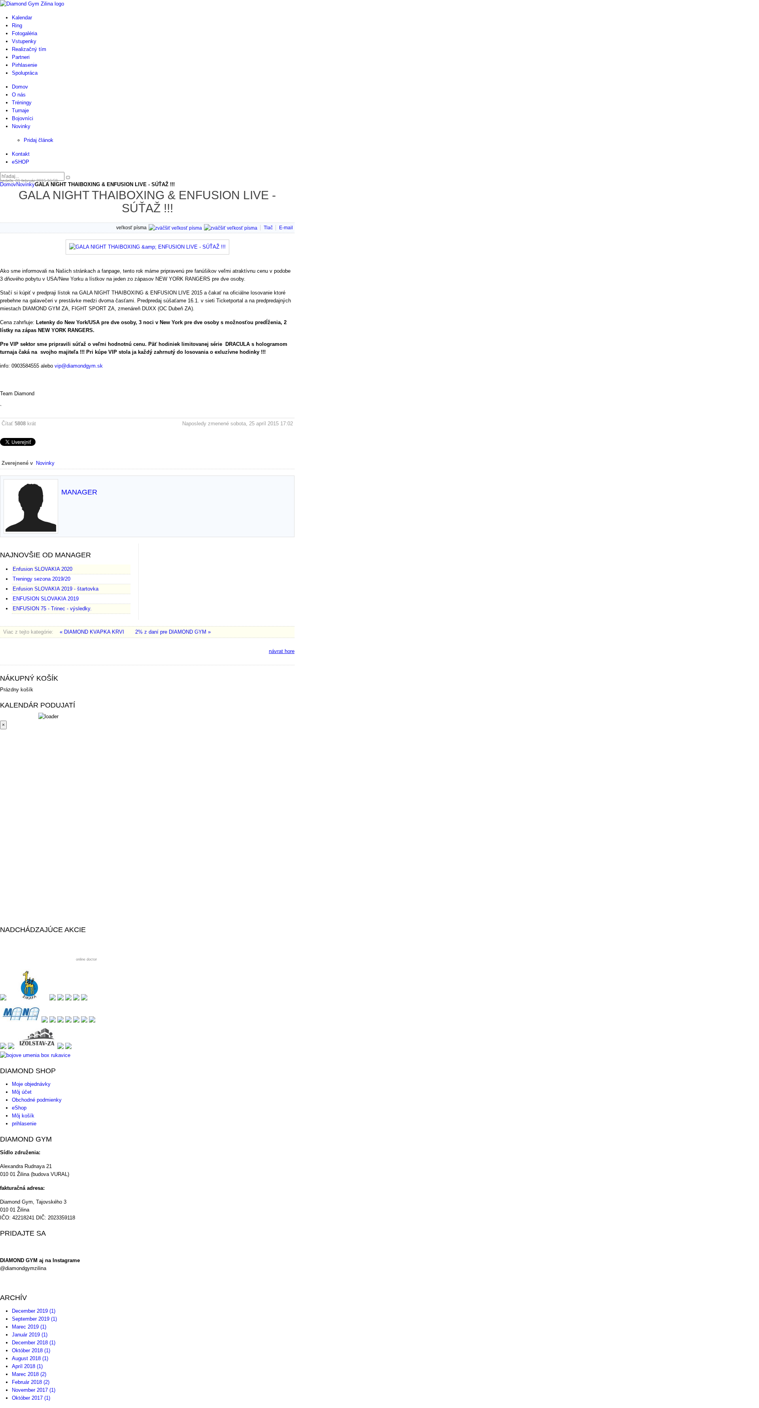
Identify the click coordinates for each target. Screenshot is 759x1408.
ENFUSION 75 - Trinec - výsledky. (52, 609)
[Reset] (68, 177)
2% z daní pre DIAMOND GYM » (173, 632)
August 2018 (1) (30, 1358)
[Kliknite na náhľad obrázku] (147, 247)
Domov (8, 184)
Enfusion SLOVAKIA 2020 (42, 569)
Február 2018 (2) (30, 1382)
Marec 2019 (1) (29, 1327)
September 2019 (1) (34, 1319)
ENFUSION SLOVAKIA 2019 (46, 599)
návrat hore (282, 651)
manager (79, 492)
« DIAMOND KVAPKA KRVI (93, 632)
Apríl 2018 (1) (27, 1366)
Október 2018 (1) (31, 1350)
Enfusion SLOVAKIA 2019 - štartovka (55, 589)
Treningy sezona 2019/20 (41, 579)
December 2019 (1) (33, 1311)
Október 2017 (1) (31, 1398)
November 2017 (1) (33, 1390)
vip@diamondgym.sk (79, 366)
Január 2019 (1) (29, 1335)
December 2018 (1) (33, 1343)
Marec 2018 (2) (29, 1374)
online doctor (86, 959)
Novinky (25, 184)
